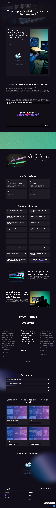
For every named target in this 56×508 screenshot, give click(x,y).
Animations (30, 500)
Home (25, 1)
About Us (31, 1)
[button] (5, 345)
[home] (11, 2)
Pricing (28, 1)
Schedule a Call (31, 503)
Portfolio (35, 1)
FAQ (38, 1)
